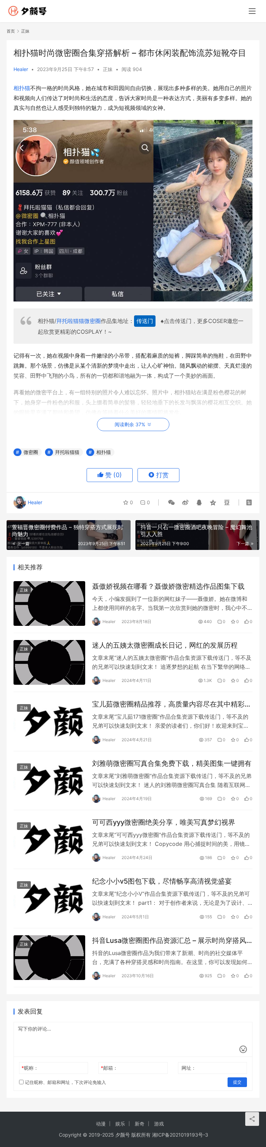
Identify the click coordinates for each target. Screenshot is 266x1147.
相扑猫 (22, 88)
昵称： (29, 1068)
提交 (237, 1082)
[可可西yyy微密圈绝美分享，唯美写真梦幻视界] (49, 839)
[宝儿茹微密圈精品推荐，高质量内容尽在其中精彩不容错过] (49, 721)
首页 (11, 31)
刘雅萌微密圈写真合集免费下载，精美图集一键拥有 (171, 763)
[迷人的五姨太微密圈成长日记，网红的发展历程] (49, 662)
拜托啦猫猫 (70, 320)
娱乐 (120, 1124)
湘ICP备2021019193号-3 (180, 1135)
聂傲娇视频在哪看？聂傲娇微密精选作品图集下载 (168, 586)
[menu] (252, 11)
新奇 (139, 1124)
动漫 (101, 1124)
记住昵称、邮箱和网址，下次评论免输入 (65, 1082)
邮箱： (109, 1068)
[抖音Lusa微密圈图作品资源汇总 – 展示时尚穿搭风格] (49, 957)
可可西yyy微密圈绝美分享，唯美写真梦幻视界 (163, 822)
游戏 (159, 1124)
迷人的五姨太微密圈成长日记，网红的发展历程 (165, 645)
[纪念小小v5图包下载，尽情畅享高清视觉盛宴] (49, 898)
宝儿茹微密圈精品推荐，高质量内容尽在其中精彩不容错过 (171, 704)
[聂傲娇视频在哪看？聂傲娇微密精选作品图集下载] (49, 603)
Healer (21, 69)
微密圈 (92, 320)
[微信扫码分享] (171, 502)
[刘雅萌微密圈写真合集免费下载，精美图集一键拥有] (49, 780)
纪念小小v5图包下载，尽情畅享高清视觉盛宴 (162, 881)
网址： (188, 1068)
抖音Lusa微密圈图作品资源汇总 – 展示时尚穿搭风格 (169, 940)
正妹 (108, 69)
